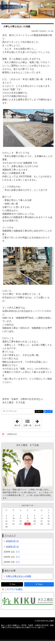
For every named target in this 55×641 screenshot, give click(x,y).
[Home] (3, 434)
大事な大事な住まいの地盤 (16, 26)
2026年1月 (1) (12, 546)
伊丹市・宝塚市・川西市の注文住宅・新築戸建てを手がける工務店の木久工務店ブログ (27, 9)
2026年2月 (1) (12, 541)
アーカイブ (10, 535)
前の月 (18, 422)
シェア (50, 411)
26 (27, 524)
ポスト (41, 411)
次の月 (38, 422)
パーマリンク (11, 411)
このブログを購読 (14, 589)
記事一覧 (27, 425)
